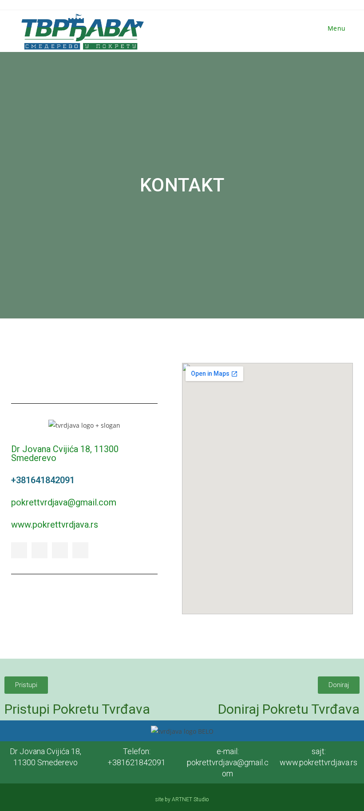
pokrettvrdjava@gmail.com (63, 502)
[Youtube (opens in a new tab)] (329, 4)
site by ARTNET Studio (182, 799)
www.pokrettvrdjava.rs (54, 524)
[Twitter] (39, 550)
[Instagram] (60, 550)
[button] (26, 685)
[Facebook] (19, 550)
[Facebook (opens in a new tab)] (297, 4)
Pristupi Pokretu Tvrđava (77, 709)
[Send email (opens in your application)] (341, 4)
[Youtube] (80, 550)
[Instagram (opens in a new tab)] (313, 4)
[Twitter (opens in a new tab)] (281, 4)
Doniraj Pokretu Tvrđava (289, 709)
